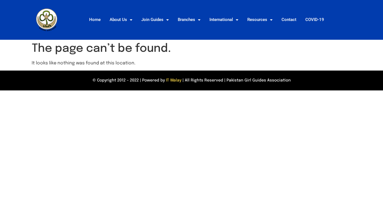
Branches (186, 19)
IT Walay (173, 80)
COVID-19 (314, 19)
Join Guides (152, 19)
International (221, 19)
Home (95, 19)
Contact (289, 19)
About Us (118, 19)
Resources (257, 19)
